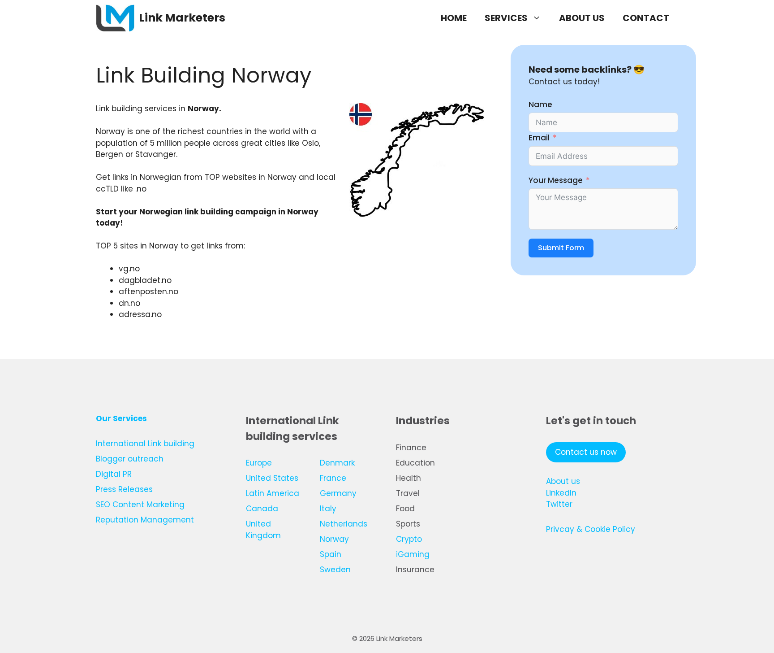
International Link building (145, 443)
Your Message (556, 180)
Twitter (559, 504)
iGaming (413, 554)
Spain (330, 554)
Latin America (272, 493)
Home (454, 18)
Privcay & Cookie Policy (590, 529)
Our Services (121, 418)
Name (540, 104)
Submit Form (561, 248)
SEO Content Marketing (140, 504)
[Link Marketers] (115, 18)
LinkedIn (561, 493)
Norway (334, 539)
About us (582, 18)
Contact (646, 18)
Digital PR (114, 474)
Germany (338, 493)
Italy (328, 508)
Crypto (409, 539)
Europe (259, 462)
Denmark (337, 462)
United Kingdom (263, 529)
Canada (262, 508)
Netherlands (343, 523)
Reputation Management (145, 519)
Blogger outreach (129, 458)
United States (272, 478)
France (333, 478)
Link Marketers (182, 18)
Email (539, 138)
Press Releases (124, 489)
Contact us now (586, 452)
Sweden (335, 569)
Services (506, 18)
